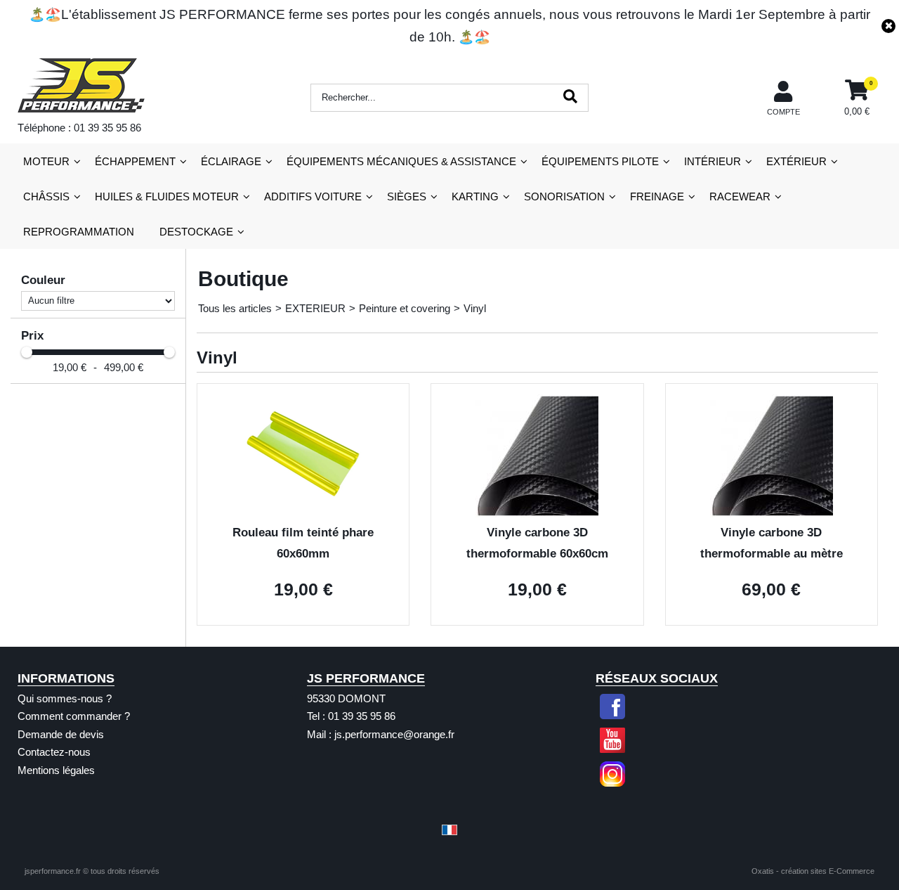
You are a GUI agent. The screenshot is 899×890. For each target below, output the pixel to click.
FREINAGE (657, 196)
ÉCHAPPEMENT (135, 161)
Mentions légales (56, 770)
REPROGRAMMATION (78, 232)
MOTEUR (46, 161)
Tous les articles (235, 308)
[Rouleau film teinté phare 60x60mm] (303, 514)
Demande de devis (61, 734)
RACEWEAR (739, 196)
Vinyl (475, 308)
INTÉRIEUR (712, 161)
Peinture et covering (404, 308)
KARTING (475, 196)
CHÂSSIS (46, 196)
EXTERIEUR (315, 308)
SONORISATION (564, 196)
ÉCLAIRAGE (231, 161)
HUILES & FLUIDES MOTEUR (167, 196)
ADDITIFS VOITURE (313, 196)
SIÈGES (406, 196)
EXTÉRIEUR (796, 161)
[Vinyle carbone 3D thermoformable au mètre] (771, 514)
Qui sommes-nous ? (65, 698)
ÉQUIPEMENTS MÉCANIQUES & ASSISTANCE (401, 161)
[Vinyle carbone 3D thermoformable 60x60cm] (536, 514)
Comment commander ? (74, 716)
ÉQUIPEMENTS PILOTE (600, 161)
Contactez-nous (54, 752)
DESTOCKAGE (196, 232)
